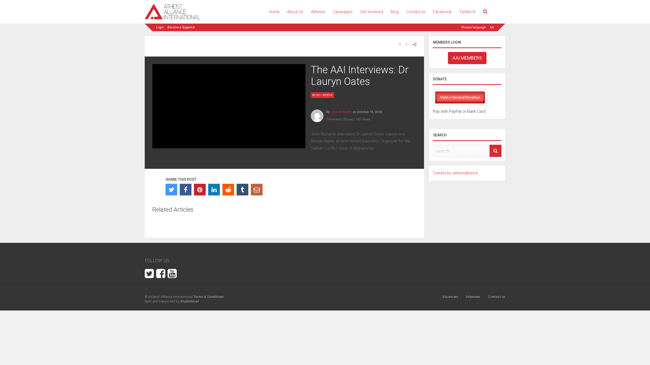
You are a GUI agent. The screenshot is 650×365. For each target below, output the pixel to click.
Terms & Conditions (208, 297)
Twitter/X (467, 11)
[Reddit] (228, 189)
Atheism (318, 11)
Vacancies (450, 297)
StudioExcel (189, 301)
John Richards (341, 112)
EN (492, 27)
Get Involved (371, 11)
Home (274, 11)
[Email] (257, 189)
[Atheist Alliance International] (173, 19)
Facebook (442, 11)
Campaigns (343, 11)
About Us (295, 11)
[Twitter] (171, 189)
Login (160, 27)
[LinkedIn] (214, 189)
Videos (327, 95)
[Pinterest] (200, 189)
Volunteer (473, 297)
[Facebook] (185, 189)
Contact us (416, 11)
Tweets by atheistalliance (455, 173)
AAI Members (467, 58)
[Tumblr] (242, 189)
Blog (395, 11)
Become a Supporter (181, 27)
